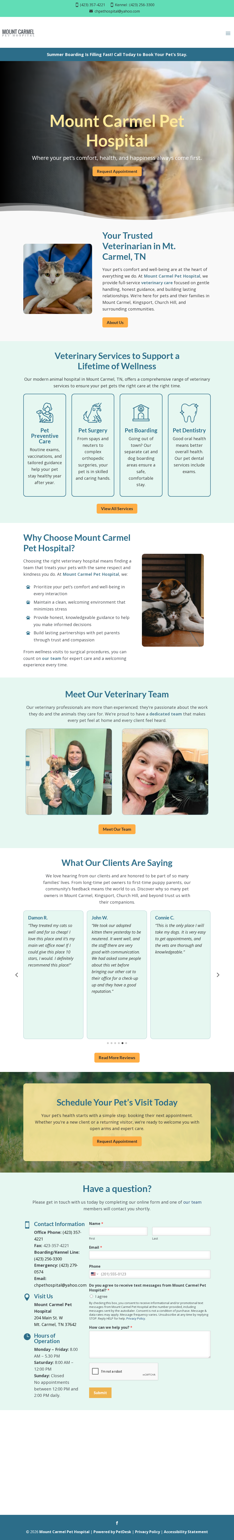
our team (51, 658)
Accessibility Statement (186, 1531)
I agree (101, 1296)
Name (96, 1223)
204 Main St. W (48, 1317)
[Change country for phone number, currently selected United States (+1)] (94, 1274)
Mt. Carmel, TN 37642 (55, 1324)
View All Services (117, 508)
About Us (115, 322)
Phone (95, 1266)
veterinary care (157, 282)
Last (155, 1238)
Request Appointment (117, 171)
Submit (100, 1392)
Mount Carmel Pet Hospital (172, 276)
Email (95, 1247)
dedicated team (165, 714)
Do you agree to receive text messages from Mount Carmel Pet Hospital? (147, 1288)
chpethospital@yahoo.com (117, 11)
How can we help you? (110, 1327)
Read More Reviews (117, 1057)
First (92, 1238)
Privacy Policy (135, 1318)
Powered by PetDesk (112, 1531)
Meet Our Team (117, 829)
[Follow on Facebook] (117, 1523)
